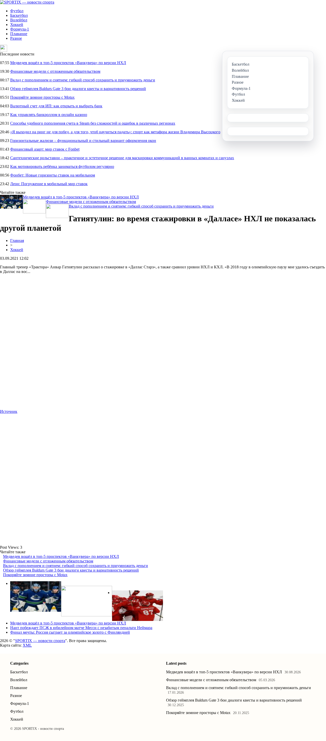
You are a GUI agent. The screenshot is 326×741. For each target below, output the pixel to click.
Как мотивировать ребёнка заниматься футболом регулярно (62, 166)
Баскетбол (19, 15)
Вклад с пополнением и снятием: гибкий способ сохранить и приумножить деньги (82, 80)
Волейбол (18, 20)
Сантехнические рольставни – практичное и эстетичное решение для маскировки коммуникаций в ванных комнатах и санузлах (122, 158)
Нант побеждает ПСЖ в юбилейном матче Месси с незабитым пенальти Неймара (81, 628)
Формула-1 (19, 29)
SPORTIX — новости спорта (40, 640)
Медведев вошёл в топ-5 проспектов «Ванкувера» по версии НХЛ (68, 63)
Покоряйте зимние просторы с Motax (42, 97)
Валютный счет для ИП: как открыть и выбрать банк (56, 106)
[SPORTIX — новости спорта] (27, 2)
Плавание (18, 34)
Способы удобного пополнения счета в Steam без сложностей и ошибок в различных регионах (92, 123)
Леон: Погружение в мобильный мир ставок (49, 184)
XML (27, 645)
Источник (8, 411)
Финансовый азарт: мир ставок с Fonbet (44, 149)
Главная (17, 240)
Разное (16, 38)
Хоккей (16, 24)
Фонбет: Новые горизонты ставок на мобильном (52, 175)
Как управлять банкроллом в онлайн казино (48, 114)
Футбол (16, 11)
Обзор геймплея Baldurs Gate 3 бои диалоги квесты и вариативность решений (78, 88)
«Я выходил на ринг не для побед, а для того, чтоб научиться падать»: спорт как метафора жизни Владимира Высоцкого (115, 132)
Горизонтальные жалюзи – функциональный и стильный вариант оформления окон (83, 140)
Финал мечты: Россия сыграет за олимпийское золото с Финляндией (70, 632)
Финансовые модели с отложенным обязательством (55, 71)
